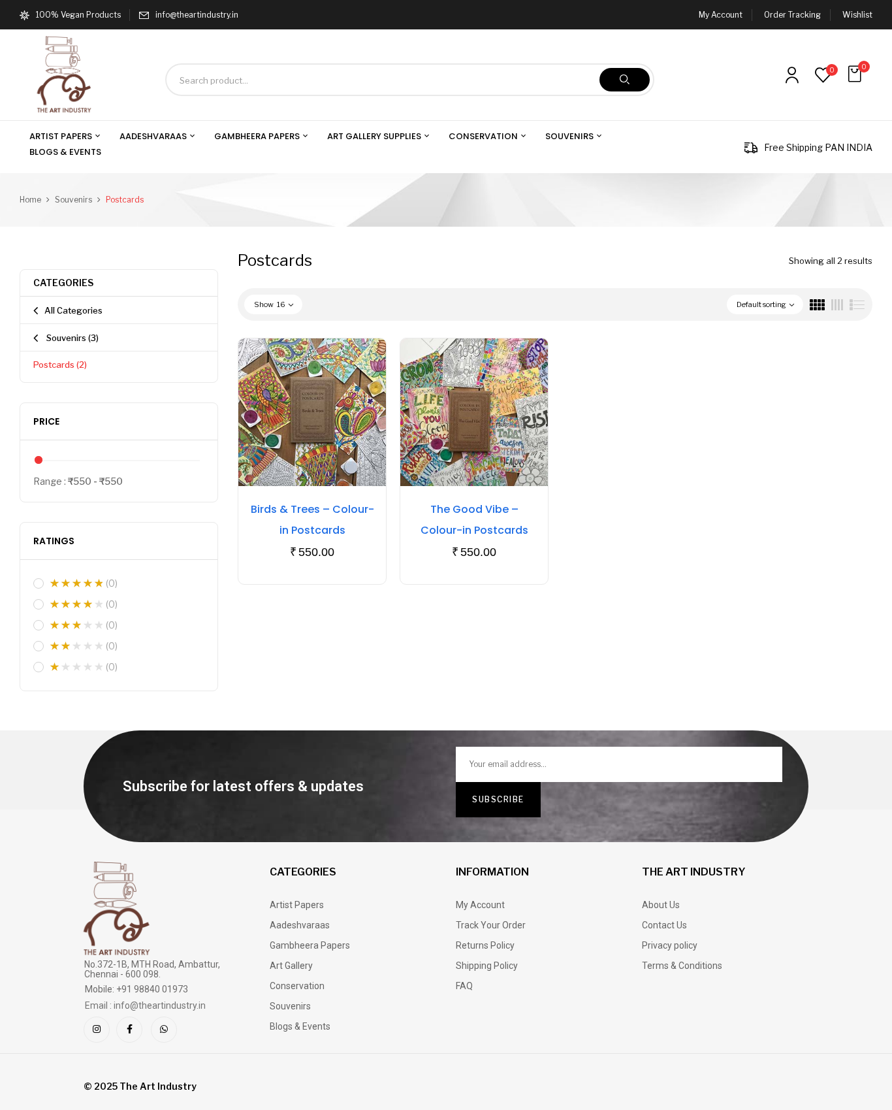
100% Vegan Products (78, 15)
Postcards (60, 364)
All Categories (73, 310)
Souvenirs (73, 199)
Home (30, 199)
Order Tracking (792, 15)
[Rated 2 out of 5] (76, 646)
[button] (856, 74)
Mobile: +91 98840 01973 (136, 989)
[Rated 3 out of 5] (76, 625)
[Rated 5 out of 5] (76, 583)
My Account (720, 15)
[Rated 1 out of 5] (76, 667)
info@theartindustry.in (196, 15)
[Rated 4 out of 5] (76, 604)
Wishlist (857, 15)
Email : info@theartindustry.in (145, 1005)
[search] (624, 79)
